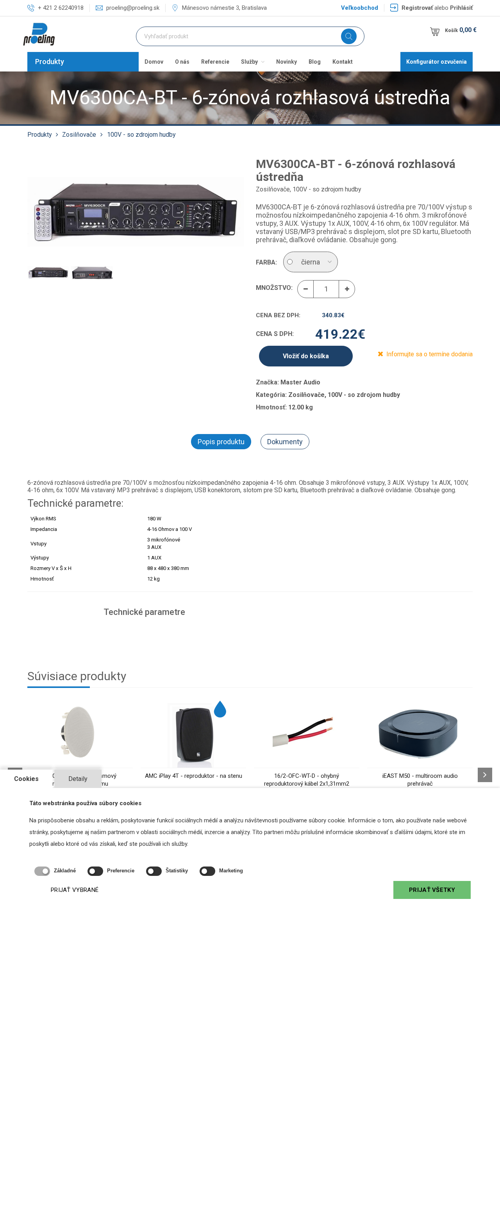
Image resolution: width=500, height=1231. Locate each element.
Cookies (26, 779)
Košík (461, 30)
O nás (182, 62)
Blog (315, 62)
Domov (154, 62)
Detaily (78, 779)
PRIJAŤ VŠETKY (432, 889)
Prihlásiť (461, 7)
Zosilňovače (79, 134)
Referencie (215, 62)
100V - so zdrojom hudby (141, 134)
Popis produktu (221, 442)
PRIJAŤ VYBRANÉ (74, 889)
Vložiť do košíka (306, 356)
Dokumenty (285, 442)
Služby (250, 62)
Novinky (286, 62)
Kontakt (342, 62)
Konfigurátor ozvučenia (436, 62)
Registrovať (417, 7)
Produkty (49, 61)
